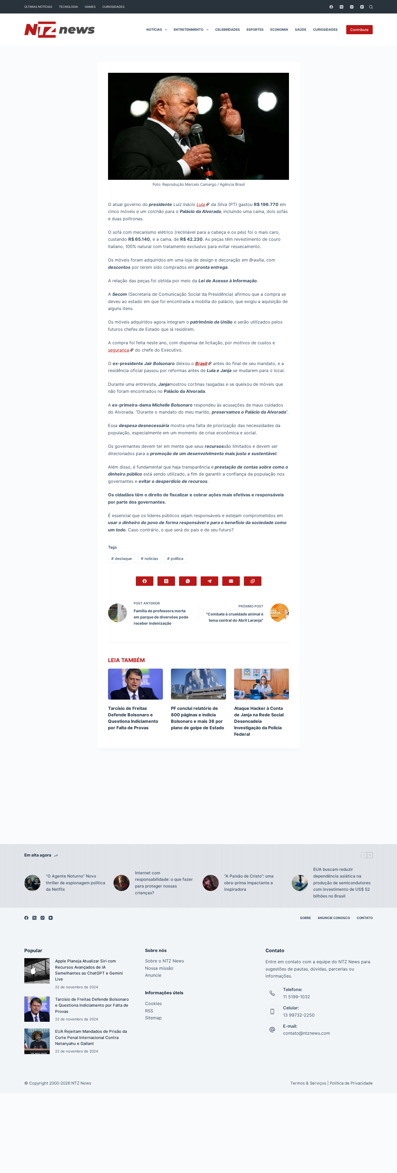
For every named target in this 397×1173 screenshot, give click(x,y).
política (175, 558)
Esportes (255, 29)
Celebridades (227, 29)
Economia (279, 29)
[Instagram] (352, 7)
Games (90, 7)
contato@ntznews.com (306, 1033)
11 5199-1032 (296, 996)
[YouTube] (362, 7)
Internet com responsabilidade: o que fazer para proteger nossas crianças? (164, 882)
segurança (118, 350)
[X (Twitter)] (341, 7)
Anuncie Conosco (334, 918)
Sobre (305, 918)
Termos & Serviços (308, 1083)
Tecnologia (68, 7)
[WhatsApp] (188, 581)
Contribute (359, 29)
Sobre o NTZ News (164, 961)
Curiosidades (113, 7)
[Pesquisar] (371, 7)
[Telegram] (209, 581)
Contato (365, 918)
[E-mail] (231, 581)
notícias (149, 558)
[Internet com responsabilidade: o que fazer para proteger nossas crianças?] (121, 883)
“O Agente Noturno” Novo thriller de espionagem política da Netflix (75, 882)
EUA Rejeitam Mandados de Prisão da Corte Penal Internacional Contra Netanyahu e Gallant (91, 1037)
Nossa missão (159, 968)
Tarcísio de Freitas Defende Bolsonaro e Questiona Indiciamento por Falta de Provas (92, 1005)
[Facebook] (331, 7)
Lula (201, 204)
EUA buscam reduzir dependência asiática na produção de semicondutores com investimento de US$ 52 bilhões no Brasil (342, 883)
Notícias (154, 29)
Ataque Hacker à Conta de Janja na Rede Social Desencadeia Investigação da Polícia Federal (259, 721)
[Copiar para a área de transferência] (252, 581)
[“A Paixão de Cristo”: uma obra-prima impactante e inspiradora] (211, 883)
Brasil (201, 363)
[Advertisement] (198, 804)
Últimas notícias (38, 7)
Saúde (300, 29)
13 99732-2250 (299, 1015)
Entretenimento (188, 29)
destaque (121, 558)
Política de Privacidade (351, 1083)
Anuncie (153, 975)
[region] (198, 1160)
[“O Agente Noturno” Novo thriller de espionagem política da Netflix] (32, 883)
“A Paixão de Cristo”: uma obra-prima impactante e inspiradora (249, 882)
